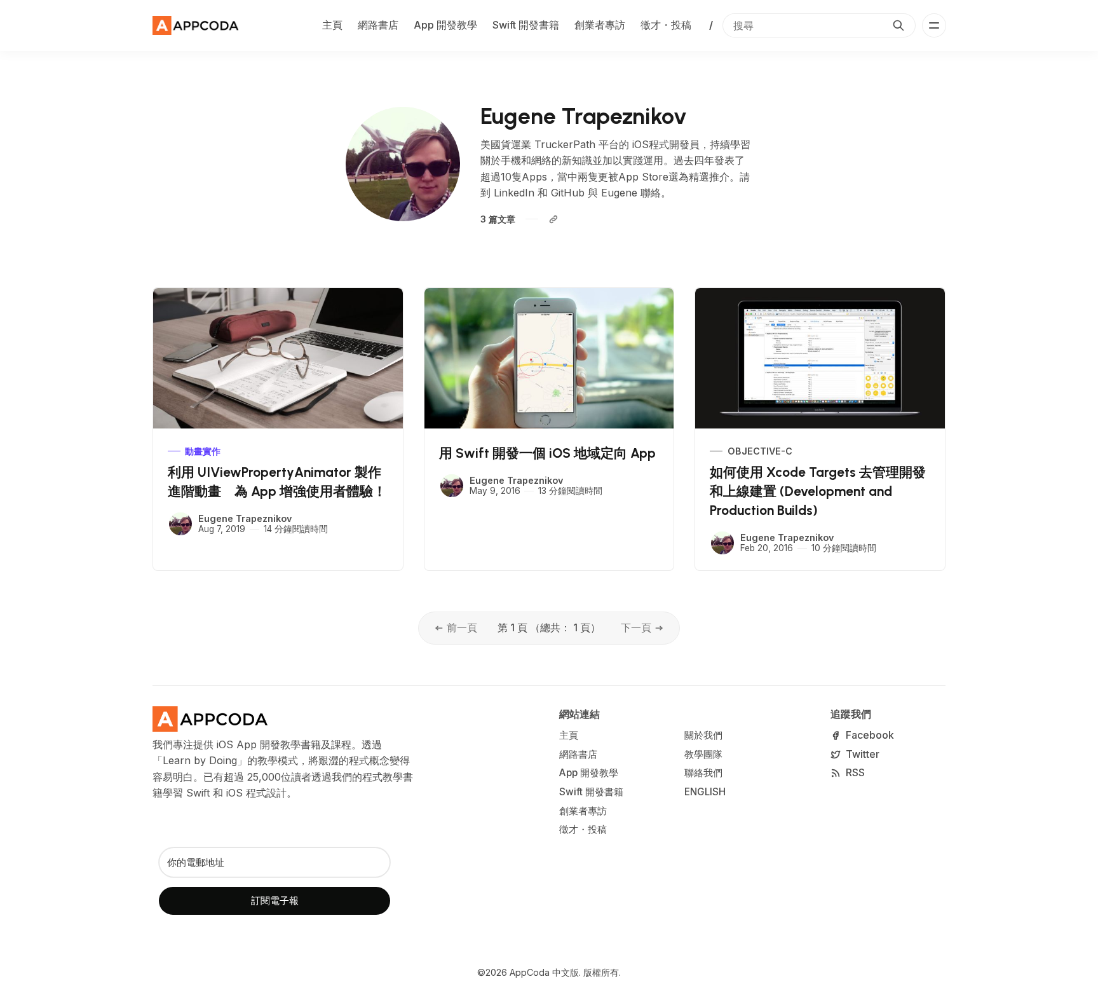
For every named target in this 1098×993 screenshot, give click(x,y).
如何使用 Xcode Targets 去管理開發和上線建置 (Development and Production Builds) (818, 491)
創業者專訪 (599, 24)
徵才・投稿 (665, 24)
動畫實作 (202, 451)
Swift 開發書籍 (525, 24)
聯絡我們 (703, 773)
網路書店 (378, 24)
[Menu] (934, 25)
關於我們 (703, 735)
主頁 (332, 24)
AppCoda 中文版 (544, 972)
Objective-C (760, 451)
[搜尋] (898, 25)
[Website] (553, 219)
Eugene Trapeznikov (245, 518)
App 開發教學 (445, 24)
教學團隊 (703, 754)
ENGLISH (705, 792)
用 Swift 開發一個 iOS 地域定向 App (547, 453)
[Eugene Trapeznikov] (180, 524)
